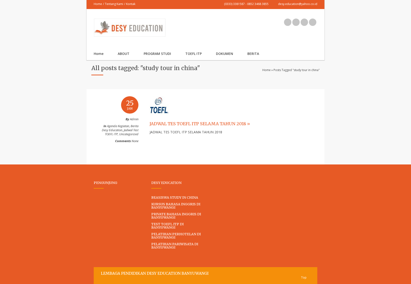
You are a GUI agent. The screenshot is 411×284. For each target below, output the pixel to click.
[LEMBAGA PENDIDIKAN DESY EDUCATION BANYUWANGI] (130, 34)
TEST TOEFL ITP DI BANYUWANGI (167, 226)
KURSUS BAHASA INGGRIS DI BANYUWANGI (175, 206)
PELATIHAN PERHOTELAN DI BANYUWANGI (176, 236)
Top (304, 277)
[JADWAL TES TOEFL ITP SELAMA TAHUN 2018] (159, 119)
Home (98, 4)
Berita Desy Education (120, 128)
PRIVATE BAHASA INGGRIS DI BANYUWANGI (176, 216)
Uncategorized (128, 134)
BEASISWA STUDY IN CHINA (174, 197)
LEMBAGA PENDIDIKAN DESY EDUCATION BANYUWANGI (155, 273)
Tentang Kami (114, 4)
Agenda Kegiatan (118, 126)
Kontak (130, 4)
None (135, 141)
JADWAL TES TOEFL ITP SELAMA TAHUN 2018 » (200, 123)
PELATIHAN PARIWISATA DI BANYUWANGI (174, 246)
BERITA (253, 53)
